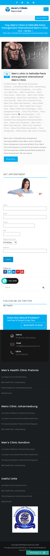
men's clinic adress (19, 117)
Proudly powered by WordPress (15, 548)
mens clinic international (27, 98)
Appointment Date (9, 239)
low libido (36, 89)
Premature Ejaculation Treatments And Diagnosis (19, 424)
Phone (5, 222)
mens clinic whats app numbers (17, 103)
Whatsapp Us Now (33, 325)
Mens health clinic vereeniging (23, 109)
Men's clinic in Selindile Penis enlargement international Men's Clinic (23, 120)
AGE (4, 231)
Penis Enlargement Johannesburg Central (16, 388)
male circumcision (27, 92)
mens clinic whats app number (24, 128)
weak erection (22, 131)
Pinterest (33, 2)
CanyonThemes (25, 550)
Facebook (17, 2)
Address (6, 247)
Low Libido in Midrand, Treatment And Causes (18, 413)
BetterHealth (39, 548)
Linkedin (28, 2)
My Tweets (7, 305)
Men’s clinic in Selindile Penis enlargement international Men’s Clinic (29, 77)
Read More (10, 159)
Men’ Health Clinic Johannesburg (13, 382)
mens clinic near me (12, 125)
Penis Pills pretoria (30, 111)
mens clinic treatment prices (30, 100)
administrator (11, 84)
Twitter (22, 2)
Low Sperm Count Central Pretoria (14, 377)
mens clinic (21, 95)
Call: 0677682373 (41, 18)
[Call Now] (4, 281)
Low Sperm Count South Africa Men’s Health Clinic (19, 418)
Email (5, 213)
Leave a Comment (38, 131)
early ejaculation (27, 114)
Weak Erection (6, 393)
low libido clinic (11, 92)
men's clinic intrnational (19, 123)
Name (5, 205)
